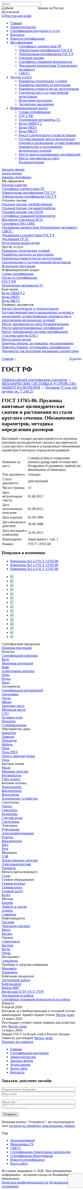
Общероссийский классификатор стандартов (34, 380)
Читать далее (65, 1015)
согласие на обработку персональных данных (42, 1126)
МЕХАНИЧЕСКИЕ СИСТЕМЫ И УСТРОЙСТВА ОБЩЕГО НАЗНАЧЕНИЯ (39, 385)
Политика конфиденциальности (25, 1182)
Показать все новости (17, 1042)
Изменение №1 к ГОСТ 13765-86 (34, 561)
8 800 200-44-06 (25, 8)
